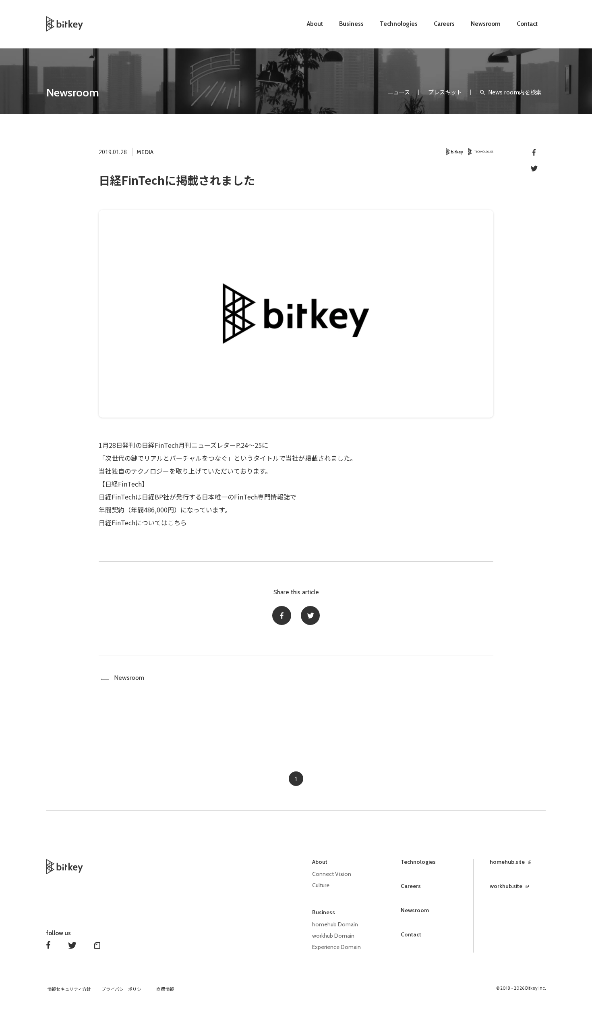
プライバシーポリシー (123, 989)
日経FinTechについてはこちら (143, 522)
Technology (480, 152)
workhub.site (506, 886)
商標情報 (165, 989)
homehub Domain (335, 924)
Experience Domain (336, 947)
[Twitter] (310, 615)
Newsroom (486, 23)
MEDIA (145, 152)
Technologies (399, 23)
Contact (527, 23)
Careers (444, 23)
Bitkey (455, 152)
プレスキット (445, 92)
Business (351, 23)
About (315, 23)
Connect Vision (331, 874)
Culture (320, 885)
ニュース (399, 92)
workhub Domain (333, 935)
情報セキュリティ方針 (69, 989)
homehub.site (507, 862)
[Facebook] (281, 615)
